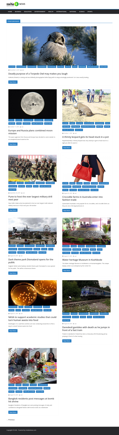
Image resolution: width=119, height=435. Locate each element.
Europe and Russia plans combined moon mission (30, 132)
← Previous (11, 420)
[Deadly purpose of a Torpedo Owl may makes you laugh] (59, 45)
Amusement (12, 183)
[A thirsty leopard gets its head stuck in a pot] (86, 105)
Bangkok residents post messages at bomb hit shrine (31, 400)
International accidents (88, 126)
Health (50, 11)
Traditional (82, 66)
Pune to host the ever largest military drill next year (30, 198)
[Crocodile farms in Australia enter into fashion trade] (86, 168)
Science (82, 11)
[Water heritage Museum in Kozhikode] (86, 231)
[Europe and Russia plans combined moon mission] (32, 104)
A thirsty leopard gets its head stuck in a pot (85, 136)
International (61, 11)
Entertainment (39, 11)
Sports (89, 11)
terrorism (19, 391)
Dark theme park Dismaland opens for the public (30, 261)
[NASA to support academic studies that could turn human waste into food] (32, 293)
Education (28, 11)
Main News (60, 66)
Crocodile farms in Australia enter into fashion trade (82, 198)
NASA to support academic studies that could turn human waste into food (32, 318)
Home (10, 11)
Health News (66, 126)
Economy (86, 183)
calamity (72, 123)
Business (18, 11)
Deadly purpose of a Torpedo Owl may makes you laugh (38, 73)
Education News (21, 66)
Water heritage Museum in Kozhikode (82, 259)
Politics (36, 186)
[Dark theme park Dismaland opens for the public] (32, 231)
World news (103, 66)
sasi (23, 70)
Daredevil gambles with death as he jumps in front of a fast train (86, 329)
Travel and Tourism (93, 66)
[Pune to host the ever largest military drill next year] (32, 168)
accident (65, 123)
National (73, 11)
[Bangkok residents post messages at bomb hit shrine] (32, 366)
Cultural (79, 183)
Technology (26, 123)
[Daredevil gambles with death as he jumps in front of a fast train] (86, 296)
